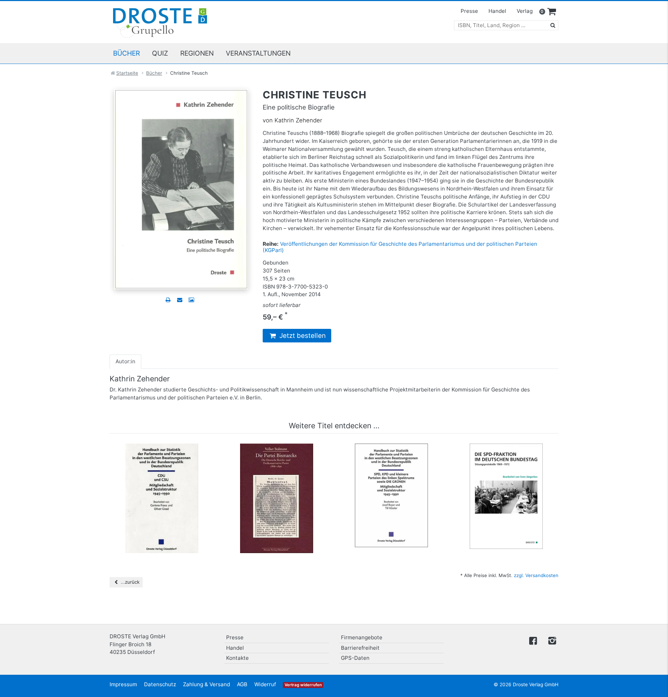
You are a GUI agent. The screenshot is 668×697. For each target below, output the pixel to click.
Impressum (123, 684)
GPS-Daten (355, 658)
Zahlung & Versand (206, 684)
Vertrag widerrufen (303, 684)
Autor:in (125, 361)
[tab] (125, 361)
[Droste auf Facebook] (533, 640)
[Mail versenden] (179, 300)
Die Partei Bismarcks (276, 454)
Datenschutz (160, 684)
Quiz (160, 53)
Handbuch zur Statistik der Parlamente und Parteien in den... (162, 457)
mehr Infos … (165, 481)
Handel (497, 11)
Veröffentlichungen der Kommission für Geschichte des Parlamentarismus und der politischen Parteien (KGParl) (400, 247)
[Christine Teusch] (181, 188)
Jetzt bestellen (302, 336)
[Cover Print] (191, 300)
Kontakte (237, 658)
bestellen (165, 495)
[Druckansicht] (168, 300)
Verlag (525, 11)
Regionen (197, 53)
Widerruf (265, 684)
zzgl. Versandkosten (536, 575)
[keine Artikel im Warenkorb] (551, 12)
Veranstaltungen (258, 53)
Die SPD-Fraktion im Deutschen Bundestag (506, 457)
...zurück (129, 582)
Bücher (126, 53)
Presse (469, 11)
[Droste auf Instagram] (550, 640)
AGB (242, 684)
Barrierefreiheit (360, 648)
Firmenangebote (361, 637)
